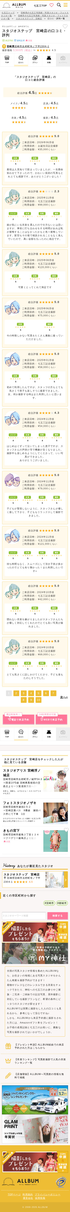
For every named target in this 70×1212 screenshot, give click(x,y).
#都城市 (62, 903)
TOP (7, 62)
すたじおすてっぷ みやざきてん (15, 26)
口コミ (21, 62)
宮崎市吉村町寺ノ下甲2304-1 (28, 46)
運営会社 (28, 1198)
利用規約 (28, 1194)
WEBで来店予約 (51, 717)
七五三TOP (40, 5)
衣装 (49, 62)
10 (38, 699)
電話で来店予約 (17, 717)
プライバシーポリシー (47, 1194)
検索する (57, 915)
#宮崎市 (49, 903)
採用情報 (40, 1198)
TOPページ (14, 1194)
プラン (35, 62)
